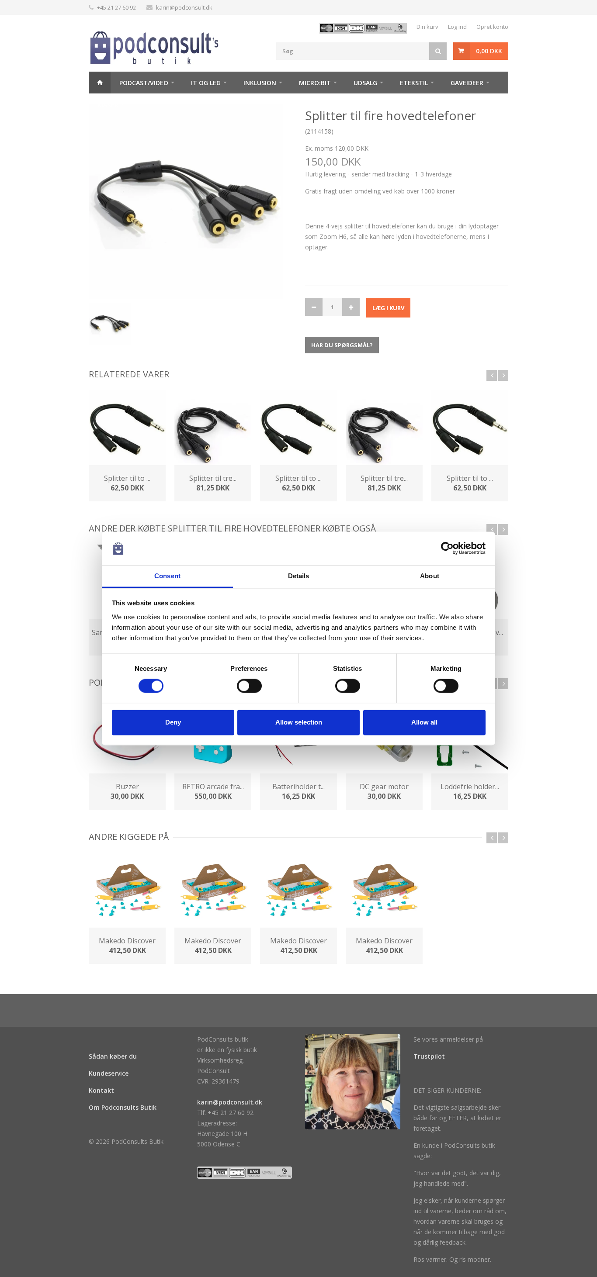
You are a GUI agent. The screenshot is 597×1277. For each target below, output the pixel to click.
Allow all (424, 722)
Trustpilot (429, 1056)
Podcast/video (143, 83)
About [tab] (429, 576)
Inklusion (259, 83)
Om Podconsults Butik (122, 1107)
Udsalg (365, 83)
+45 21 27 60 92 (116, 7)
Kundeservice (108, 1073)
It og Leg (206, 83)
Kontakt (101, 1090)
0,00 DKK (489, 51)
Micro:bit (315, 83)
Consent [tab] (167, 576)
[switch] (249, 686)
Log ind (457, 27)
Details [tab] (298, 576)
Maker (107, 104)
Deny (173, 722)
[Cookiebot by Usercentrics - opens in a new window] (447, 548)
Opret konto (492, 27)
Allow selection (298, 722)
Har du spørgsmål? (342, 345)
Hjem (100, 82)
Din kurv (427, 27)
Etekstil (414, 83)
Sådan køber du (113, 1056)
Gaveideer (467, 83)
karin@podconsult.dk (184, 7)
